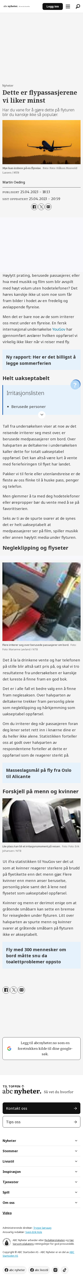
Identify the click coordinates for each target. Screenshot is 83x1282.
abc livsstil (41, 1270)
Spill (6, 1192)
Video (7, 1213)
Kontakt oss (16, 1108)
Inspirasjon (12, 1171)
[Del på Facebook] (34, 206)
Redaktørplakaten (55, 1240)
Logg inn (53, 6)
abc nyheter (17, 1270)
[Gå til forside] (21, 6)
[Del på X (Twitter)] (41, 206)
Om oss (9, 1202)
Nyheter (9, 1140)
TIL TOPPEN (11, 1086)
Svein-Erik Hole (33, 1232)
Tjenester (11, 1182)
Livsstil (8, 1161)
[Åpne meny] (68, 6)
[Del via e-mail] (48, 206)
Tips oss (13, 1121)
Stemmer (10, 1151)
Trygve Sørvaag (42, 1228)
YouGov (58, 329)
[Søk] (78, 6)
